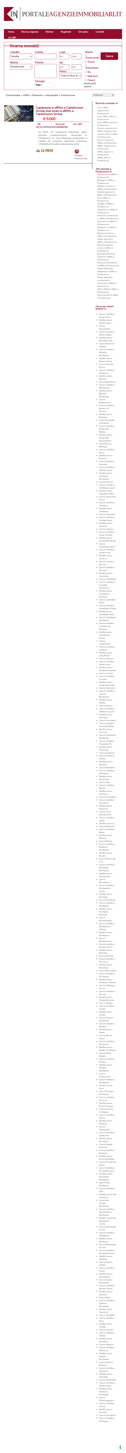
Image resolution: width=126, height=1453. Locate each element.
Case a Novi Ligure (107, 970)
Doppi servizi (93, 76)
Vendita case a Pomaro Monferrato (105, 1068)
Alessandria (51, 95)
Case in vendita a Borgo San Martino (107, 429)
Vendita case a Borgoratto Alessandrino (105, 438)
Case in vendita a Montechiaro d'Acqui (107, 926)
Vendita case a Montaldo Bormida (105, 912)
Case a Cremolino (107, 688)
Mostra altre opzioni (90, 85)
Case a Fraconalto (107, 720)
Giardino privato (92, 58)
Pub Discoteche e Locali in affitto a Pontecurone (105, 248)
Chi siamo (83, 31)
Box (89, 72)
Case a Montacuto (107, 900)
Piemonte (37, 95)
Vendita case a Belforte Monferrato (105, 393)
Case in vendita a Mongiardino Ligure (107, 888)
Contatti (100, 31)
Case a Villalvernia (107, 1380)
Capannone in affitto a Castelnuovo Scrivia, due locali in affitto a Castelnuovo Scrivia (59, 111)
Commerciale (13, 95)
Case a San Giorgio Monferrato (104, 1203)
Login (13, 37)
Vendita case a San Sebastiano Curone (107, 1221)
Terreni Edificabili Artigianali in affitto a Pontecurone (107, 271)
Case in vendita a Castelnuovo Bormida (107, 626)
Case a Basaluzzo (107, 382)
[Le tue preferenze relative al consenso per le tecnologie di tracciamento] (120, 1447)
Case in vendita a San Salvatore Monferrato (107, 1212)
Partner (49, 31)
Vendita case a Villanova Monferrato (105, 1391)
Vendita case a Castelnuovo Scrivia (105, 635)
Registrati (66, 31)
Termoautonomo (91, 68)
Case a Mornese (106, 956)
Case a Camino (106, 482)
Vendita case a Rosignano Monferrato (105, 1177)
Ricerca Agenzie (29, 31)
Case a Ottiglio (106, 1003)
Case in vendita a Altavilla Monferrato (107, 352)
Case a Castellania (107, 579)
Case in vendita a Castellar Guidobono (107, 585)
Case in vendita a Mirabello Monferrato (107, 847)
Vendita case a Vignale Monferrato (105, 1356)
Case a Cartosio (106, 529)
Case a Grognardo (107, 797)
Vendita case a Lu (107, 823)
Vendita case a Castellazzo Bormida (105, 594)
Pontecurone (68, 95)
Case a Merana (105, 841)
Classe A (91, 80)
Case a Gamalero (107, 767)
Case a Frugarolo (107, 753)
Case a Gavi (104, 782)
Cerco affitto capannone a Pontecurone (103, 110)
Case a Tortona (106, 1330)
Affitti (26, 95)
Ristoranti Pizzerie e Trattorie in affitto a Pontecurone (106, 257)
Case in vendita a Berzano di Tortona (107, 408)
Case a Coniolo (106, 673)
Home (11, 31)
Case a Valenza (106, 1344)
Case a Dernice (105, 705)
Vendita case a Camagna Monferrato (105, 476)
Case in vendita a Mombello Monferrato (107, 867)
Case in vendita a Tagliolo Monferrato (107, 1303)
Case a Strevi (105, 1297)
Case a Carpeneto (107, 514)
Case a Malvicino (107, 826)
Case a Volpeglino (107, 1415)
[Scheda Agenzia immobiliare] (44, 150)
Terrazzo (91, 62)
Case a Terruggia (106, 1315)
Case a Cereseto (106, 658)
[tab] (107, 103)
